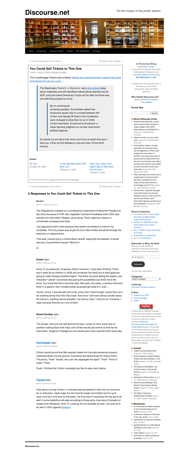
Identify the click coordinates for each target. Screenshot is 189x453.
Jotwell (137, 348)
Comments (140, 298)
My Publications (83, 51)
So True (33, 163)
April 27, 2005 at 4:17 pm (46, 263)
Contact (69, 51)
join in (149, 102)
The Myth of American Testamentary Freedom (143, 394)
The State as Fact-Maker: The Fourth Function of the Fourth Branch (145, 369)
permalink (75, 179)
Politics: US (54, 179)
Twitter (136, 300)
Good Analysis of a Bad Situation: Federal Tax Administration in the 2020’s (147, 359)
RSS (147, 295)
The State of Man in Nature (111, 61)
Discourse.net (47, 12)
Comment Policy (56, 51)
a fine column (93, 88)
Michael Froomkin (59, 72)
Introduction (41, 51)
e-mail (153, 77)
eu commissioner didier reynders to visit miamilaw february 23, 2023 (147, 409)
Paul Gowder (43, 342)
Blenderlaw (139, 403)
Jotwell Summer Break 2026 (145, 350)
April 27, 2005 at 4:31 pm (46, 317)
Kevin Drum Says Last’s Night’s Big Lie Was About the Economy (102, 166)
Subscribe (138, 264)
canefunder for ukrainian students (147, 419)
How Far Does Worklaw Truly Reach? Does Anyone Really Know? (145, 385)
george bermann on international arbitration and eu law (147, 426)
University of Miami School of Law (146, 74)
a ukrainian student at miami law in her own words (147, 415)
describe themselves (149, 99)
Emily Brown (139, 235)
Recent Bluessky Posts (145, 118)
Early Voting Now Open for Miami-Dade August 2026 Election (146, 217)
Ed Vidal (137, 222)
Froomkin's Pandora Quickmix (143, 287)
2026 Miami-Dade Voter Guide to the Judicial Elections (146, 225)
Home (30, 51)
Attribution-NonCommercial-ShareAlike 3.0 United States (144, 324)
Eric (135, 230)
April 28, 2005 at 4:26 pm (46, 383)
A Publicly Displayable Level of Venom (44, 61)
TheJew (40, 379)
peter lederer (139, 433)
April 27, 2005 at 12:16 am (46, 204)
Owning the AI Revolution (144, 377)
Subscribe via (139, 295)
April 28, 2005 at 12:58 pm (46, 346)
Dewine (66, 407)
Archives (96, 51)
